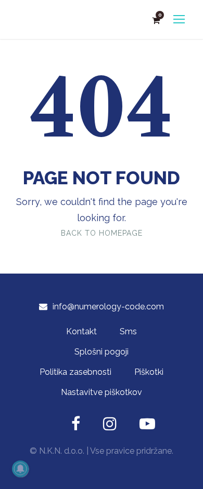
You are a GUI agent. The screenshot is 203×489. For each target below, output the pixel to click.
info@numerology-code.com (108, 306)
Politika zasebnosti (75, 372)
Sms (128, 331)
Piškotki (148, 372)
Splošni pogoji (101, 352)
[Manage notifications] (20, 468)
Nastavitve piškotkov (101, 392)
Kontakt (81, 331)
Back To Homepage (102, 233)
